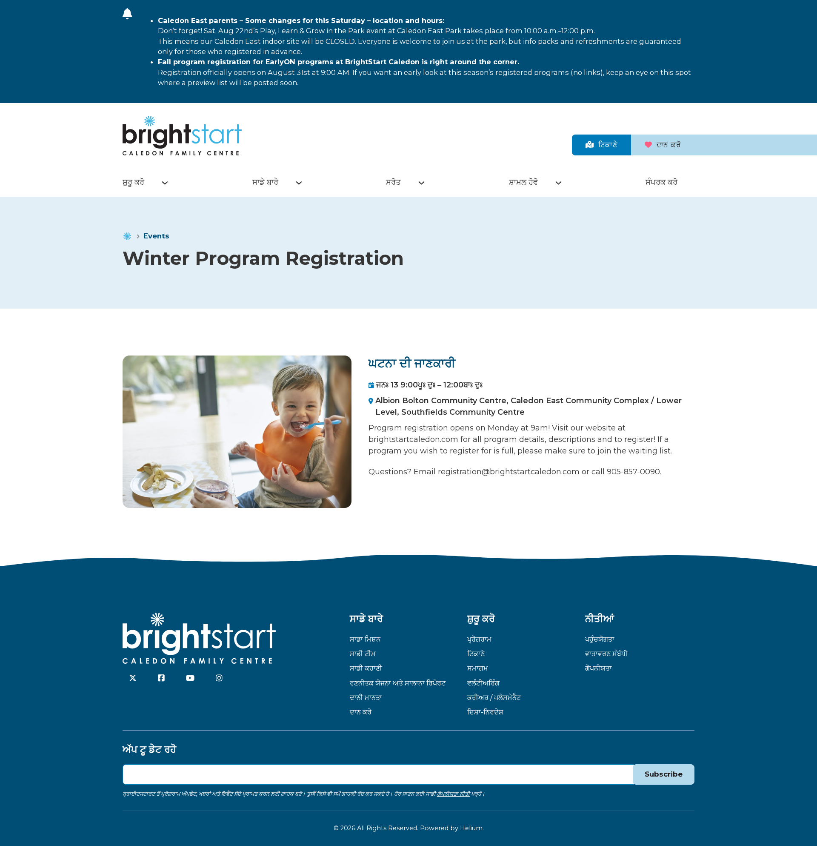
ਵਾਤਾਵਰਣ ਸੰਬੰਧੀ (606, 653)
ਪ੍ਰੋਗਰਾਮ (479, 639)
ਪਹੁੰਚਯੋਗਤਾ (599, 639)
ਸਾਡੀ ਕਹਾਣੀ (366, 668)
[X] (133, 678)
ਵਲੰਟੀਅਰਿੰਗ (483, 683)
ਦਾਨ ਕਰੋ (669, 145)
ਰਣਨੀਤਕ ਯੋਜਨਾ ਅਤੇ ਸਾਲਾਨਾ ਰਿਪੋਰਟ (398, 683)
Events (156, 236)
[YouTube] (190, 678)
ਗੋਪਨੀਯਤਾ (598, 668)
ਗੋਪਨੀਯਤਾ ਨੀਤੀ (453, 794)
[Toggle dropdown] (165, 183)
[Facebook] (161, 678)
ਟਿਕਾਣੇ (608, 145)
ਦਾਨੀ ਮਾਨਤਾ (366, 697)
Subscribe (664, 774)
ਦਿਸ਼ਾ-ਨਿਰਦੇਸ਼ (485, 712)
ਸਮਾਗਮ (477, 668)
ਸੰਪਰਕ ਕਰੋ (661, 182)
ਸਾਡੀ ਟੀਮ (363, 653)
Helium (471, 828)
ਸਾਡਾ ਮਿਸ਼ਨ (365, 639)
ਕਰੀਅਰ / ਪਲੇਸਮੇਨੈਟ (494, 697)
